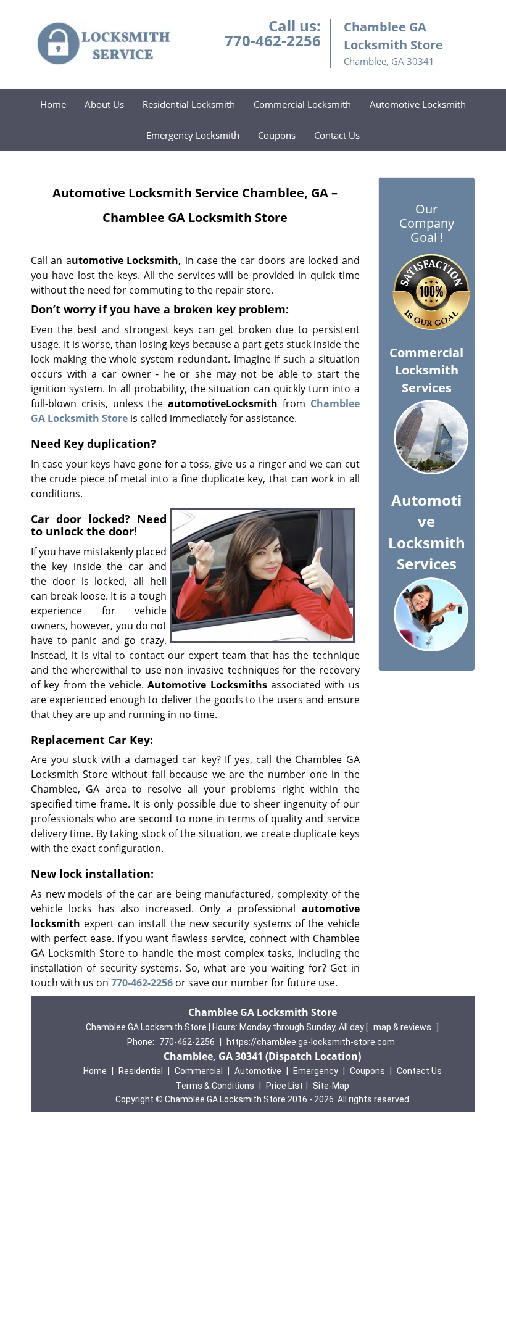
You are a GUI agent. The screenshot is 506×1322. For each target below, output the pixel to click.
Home (53, 104)
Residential (140, 1071)
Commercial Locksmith (302, 104)
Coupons (277, 135)
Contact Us (337, 135)
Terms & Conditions (215, 1086)
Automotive (257, 1071)
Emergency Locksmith (192, 135)
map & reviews (403, 1027)
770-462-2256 (273, 40)
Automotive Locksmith (418, 104)
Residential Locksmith (189, 104)
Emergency (315, 1071)
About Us (104, 104)
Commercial (199, 1071)
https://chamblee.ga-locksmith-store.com (310, 1042)
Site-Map (331, 1086)
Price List (284, 1086)
